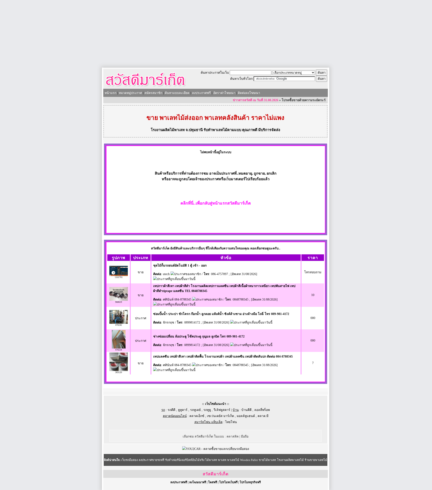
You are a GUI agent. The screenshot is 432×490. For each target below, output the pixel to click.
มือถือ (244, 436)
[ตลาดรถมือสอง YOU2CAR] (215, 449)
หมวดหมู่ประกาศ (130, 93)
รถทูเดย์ (195, 410)
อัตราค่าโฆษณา (224, 93)
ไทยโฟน (231, 422)
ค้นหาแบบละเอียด (177, 93)
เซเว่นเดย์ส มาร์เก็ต (220, 416)
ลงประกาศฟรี (201, 93)
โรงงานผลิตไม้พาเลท (168, 130)
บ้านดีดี (246, 410)
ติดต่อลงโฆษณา (249, 93)
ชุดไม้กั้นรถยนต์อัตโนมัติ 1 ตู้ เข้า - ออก (180, 265)
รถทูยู (207, 410)
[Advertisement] (216, 33)
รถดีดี (171, 410)
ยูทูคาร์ (182, 410)
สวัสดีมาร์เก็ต (216, 474)
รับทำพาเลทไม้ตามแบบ (222, 130)
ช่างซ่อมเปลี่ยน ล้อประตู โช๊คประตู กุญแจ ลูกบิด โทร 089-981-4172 (199, 336)
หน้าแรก (110, 93)
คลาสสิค (232, 436)
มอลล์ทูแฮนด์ (246, 416)
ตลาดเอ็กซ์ (196, 416)
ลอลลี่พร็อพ (262, 410)
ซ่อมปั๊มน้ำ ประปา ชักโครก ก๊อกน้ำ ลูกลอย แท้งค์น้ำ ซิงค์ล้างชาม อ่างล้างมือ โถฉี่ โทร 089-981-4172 (221, 314)
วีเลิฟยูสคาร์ (222, 410)
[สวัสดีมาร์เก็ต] (145, 87)
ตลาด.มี (263, 416)
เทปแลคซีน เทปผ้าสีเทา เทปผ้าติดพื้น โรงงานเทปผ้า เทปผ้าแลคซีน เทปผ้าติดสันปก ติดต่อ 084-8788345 (223, 356)
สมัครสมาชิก (153, 93)
